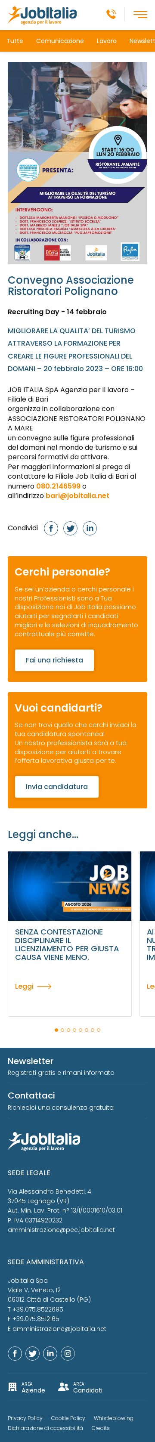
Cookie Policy (68, 1418)
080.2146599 (58, 486)
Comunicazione (60, 41)
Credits (101, 1428)
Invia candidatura (57, 787)
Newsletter (30, 1061)
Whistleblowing (113, 1418)
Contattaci (31, 1095)
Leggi (24, 986)
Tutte (14, 41)
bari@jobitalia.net (77, 496)
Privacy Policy (25, 1418)
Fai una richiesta (54, 660)
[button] (56, 1030)
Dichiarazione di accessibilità (45, 1428)
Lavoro (107, 41)
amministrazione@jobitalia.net (59, 1328)
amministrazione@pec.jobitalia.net (61, 1229)
